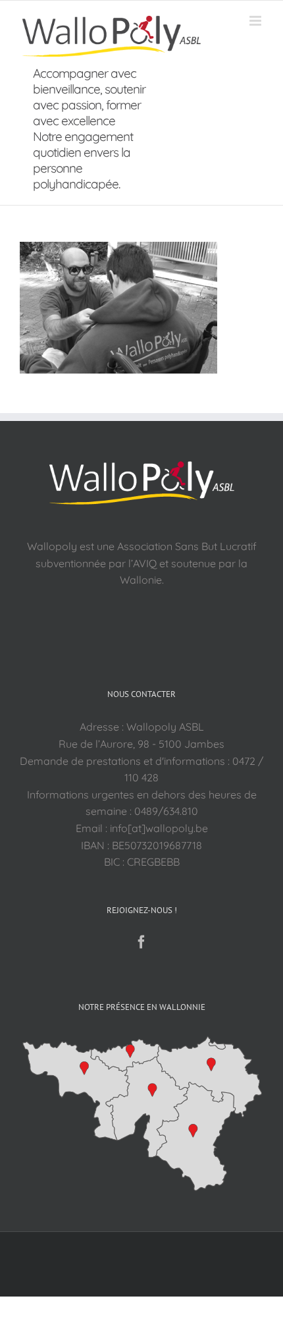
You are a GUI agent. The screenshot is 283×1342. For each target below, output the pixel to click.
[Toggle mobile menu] (256, 21)
